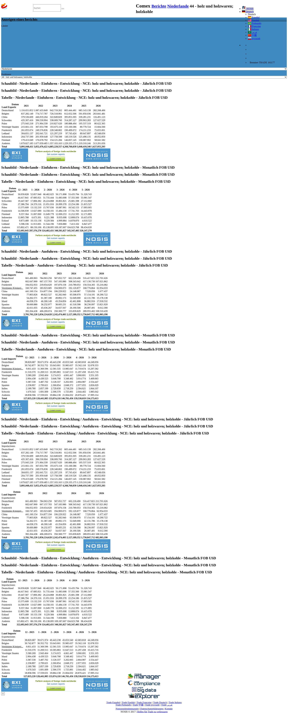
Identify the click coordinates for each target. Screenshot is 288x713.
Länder (4, 26)
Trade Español (113, 702)
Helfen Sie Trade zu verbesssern (152, 711)
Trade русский (152, 705)
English (255, 20)
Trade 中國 (138, 705)
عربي (254, 32)
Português (256, 23)
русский (255, 38)
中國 (254, 35)
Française (256, 26)
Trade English (128, 702)
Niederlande (178, 6)
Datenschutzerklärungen (152, 708)
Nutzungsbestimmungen (127, 708)
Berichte (159, 6)
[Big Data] (144, 692)
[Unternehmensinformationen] (144, 679)
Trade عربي (166, 705)
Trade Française (144, 702)
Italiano (255, 29)
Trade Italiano (175, 702)
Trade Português (123, 705)
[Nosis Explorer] (144, 698)
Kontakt (168, 708)
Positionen (6, 74)
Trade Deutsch (160, 702)
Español (255, 17)
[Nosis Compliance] (144, 685)
